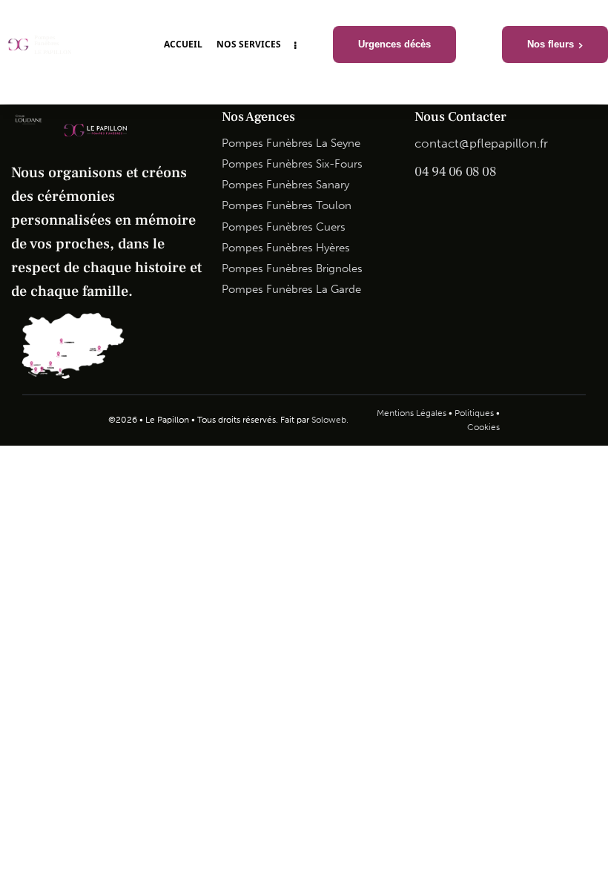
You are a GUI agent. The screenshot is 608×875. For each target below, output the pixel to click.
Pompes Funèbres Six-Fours (292, 164)
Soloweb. (329, 420)
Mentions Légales (411, 413)
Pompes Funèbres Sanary (285, 184)
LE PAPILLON (53, 53)
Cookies (483, 427)
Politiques (474, 413)
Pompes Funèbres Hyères (286, 247)
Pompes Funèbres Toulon (286, 205)
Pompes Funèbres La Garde (291, 289)
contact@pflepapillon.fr (481, 143)
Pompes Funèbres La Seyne (291, 143)
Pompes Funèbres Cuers (284, 227)
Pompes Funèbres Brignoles (292, 268)
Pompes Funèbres (46, 41)
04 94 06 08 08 (455, 171)
